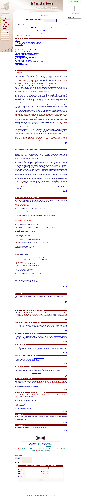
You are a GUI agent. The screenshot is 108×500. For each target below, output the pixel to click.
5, (31, 448)
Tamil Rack (63, 448)
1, (27, 448)
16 (46, 448)
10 (37, 448)
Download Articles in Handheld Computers (27, 53)
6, (32, 448)
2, (28, 448)
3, (29, 448)
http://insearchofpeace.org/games (38, 427)
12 (40, 448)
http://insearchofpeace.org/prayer (59, 336)
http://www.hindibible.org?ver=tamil (31, 360)
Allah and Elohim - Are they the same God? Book (29, 61)
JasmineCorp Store (36, 373)
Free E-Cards (18, 63)
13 (41, 448)
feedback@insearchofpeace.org (22, 338)
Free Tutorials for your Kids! (23, 60)
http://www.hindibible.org (39, 358)
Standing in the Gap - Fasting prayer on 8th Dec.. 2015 (30, 51)
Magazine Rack (22, 448)
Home (16, 448)
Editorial (17, 41)
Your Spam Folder (20, 56)
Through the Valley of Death (23, 58)
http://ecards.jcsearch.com (20, 419)
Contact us (47, 450)
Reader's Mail (19, 45)
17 (47, 448)
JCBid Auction (73, 1)
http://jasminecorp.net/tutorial (31, 386)
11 (38, 448)
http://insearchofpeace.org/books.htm (23, 408)
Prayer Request (40, 450)
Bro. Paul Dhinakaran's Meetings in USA (27, 43)
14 (43, 448)
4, (30, 448)
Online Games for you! (21, 64)
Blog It (65, 143)
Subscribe (33, 450)
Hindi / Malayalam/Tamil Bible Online (25, 57)
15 (44, 448)
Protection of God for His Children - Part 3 (28, 42)
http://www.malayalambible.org (32, 359)
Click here (50, 444)
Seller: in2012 (72, 17)
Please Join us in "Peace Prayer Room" (26, 54)
